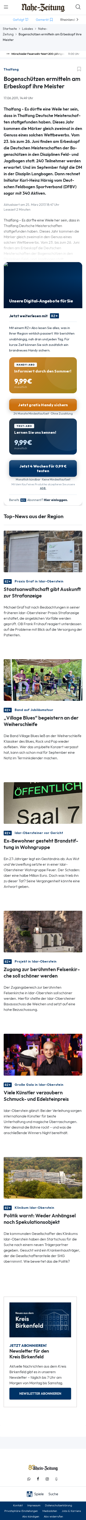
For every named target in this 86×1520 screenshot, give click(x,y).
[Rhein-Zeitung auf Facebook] (38, 1479)
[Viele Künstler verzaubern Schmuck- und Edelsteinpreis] (43, 1054)
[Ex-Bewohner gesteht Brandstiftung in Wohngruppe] (43, 802)
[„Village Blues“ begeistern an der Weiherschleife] (43, 679)
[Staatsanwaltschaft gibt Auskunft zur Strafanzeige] (43, 551)
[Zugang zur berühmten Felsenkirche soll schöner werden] (43, 931)
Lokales (27, 29)
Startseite (10, 29)
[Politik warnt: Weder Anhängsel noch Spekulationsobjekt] (43, 1177)
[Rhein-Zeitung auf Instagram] (47, 1479)
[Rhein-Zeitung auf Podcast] (56, 1479)
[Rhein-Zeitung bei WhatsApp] (29, 1479)
